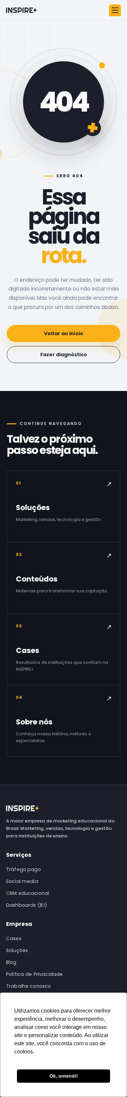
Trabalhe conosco (28, 986)
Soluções (17, 950)
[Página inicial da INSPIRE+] (21, 10)
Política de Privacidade (34, 974)
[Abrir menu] (115, 10)
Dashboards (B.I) (26, 905)
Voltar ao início (63, 333)
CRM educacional (27, 893)
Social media (22, 881)
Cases (13, 938)
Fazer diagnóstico (63, 354)
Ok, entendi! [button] (63, 1076)
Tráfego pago (23, 869)
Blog (11, 962)
